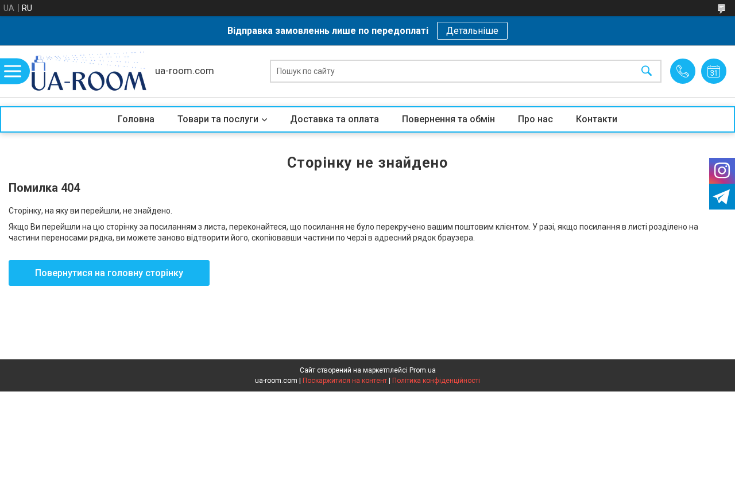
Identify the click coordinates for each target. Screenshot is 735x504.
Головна (136, 119)
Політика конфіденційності (436, 381)
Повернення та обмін (448, 119)
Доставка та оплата (334, 119)
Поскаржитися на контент (345, 381)
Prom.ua (422, 370)
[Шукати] (646, 71)
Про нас (535, 119)
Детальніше (472, 30)
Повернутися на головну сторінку (109, 272)
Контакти (596, 119)
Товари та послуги (217, 119)
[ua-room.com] (89, 71)
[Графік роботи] (713, 71)
